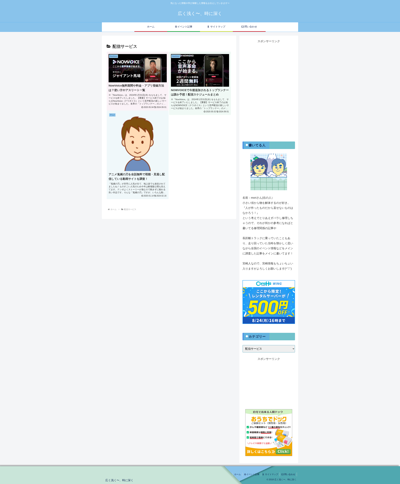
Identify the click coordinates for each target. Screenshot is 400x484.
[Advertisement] (268, 91)
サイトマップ (271, 474)
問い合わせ (289, 474)
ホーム (237, 474)
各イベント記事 (251, 474)
